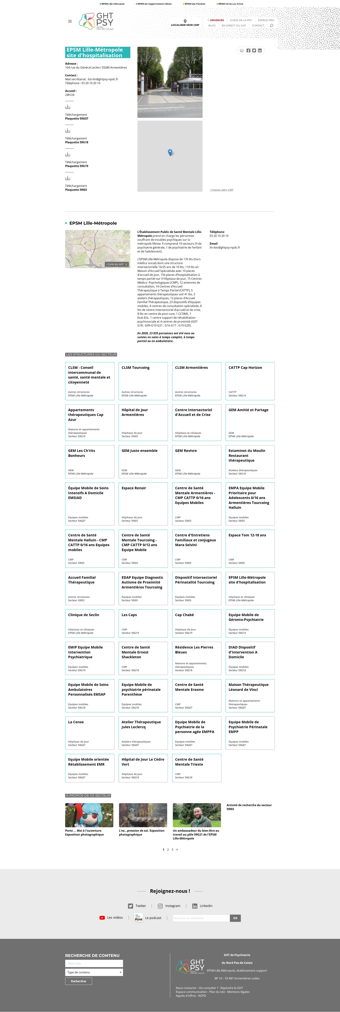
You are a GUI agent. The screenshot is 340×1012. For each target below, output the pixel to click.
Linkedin (205, 906)
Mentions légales (238, 992)
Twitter (140, 906)
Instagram (172, 906)
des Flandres (195, 3)
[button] (170, 152)
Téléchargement (76, 116)
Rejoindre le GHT (231, 988)
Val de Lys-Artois (231, 3)
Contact (258, 25)
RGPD (202, 996)
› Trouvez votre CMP (221, 189)
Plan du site (217, 992)
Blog (212, 25)
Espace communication (191, 992)
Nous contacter (186, 988)
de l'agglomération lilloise (155, 3)
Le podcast (152, 918)
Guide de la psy (241, 20)
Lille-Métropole (113, 3)
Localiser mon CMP (185, 25)
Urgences (217, 20)
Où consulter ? (208, 988)
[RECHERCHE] (271, 25)
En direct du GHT (234, 25)
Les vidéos (114, 917)
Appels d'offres (186, 996)
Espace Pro (266, 20)
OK (235, 918)
